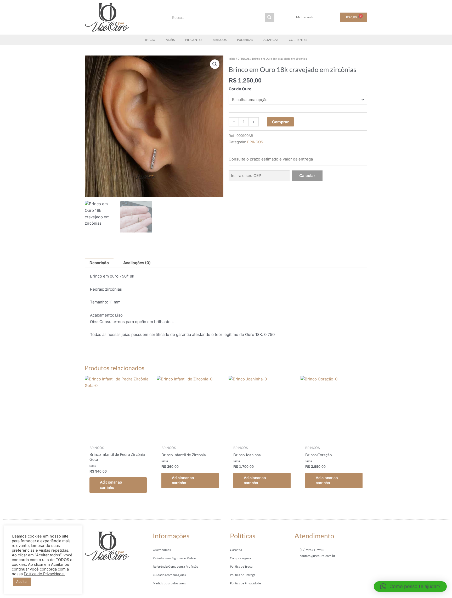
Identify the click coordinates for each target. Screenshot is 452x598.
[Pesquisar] (269, 17)
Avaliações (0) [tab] (137, 262)
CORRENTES (298, 40)
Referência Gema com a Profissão (175, 566)
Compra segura (240, 558)
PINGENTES (193, 40)
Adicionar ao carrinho (111, 485)
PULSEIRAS (245, 40)
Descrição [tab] (99, 262)
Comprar (280, 121)
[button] (214, 64)
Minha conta (304, 17)
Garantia (236, 550)
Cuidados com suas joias (169, 575)
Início (232, 58)
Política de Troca (241, 566)
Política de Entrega (242, 575)
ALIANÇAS (270, 40)
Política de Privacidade (245, 583)
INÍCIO (150, 40)
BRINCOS (220, 40)
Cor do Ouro (240, 88)
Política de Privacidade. (44, 574)
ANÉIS (170, 40)
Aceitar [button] (22, 581)
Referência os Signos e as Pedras (174, 558)
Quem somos (162, 550)
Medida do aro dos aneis (169, 583)
